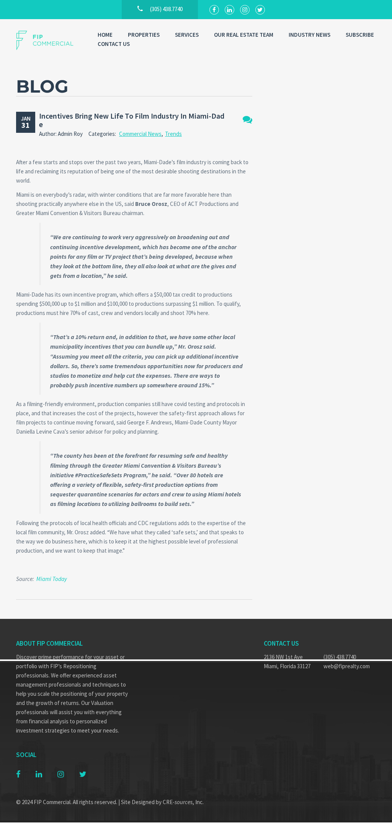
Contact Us (114, 43)
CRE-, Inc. (183, 802)
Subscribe (360, 34)
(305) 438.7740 (339, 657)
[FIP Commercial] (49, 40)
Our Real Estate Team (243, 34)
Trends (173, 133)
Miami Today (51, 579)
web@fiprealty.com (346, 666)
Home (105, 34)
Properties (144, 34)
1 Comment (247, 119)
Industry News (309, 34)
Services (187, 34)
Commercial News (140, 133)
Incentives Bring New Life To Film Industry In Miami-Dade (131, 120)
